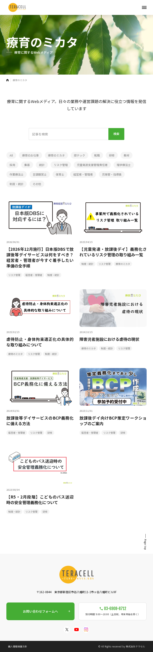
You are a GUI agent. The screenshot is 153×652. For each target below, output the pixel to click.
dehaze (144, 7)
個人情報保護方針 (17, 646)
